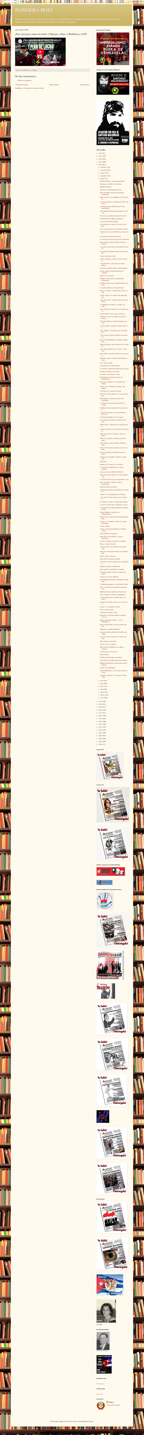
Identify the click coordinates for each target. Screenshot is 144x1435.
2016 (100, 716)
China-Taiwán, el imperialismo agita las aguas (113, 660)
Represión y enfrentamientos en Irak (111, 190)
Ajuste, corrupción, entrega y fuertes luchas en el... (114, 260)
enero (102, 698)
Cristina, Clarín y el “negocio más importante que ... (113, 296)
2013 (100, 724)
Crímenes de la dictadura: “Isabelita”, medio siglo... (113, 458)
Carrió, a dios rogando (106, 610)
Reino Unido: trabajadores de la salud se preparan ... (112, 648)
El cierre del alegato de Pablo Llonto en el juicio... (112, 453)
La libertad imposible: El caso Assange (111, 417)
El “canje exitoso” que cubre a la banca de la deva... (113, 637)
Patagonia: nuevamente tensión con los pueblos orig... (114, 552)
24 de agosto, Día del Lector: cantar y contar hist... (113, 350)
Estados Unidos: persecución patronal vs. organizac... (112, 272)
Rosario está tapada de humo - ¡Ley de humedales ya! (111, 621)
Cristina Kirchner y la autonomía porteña (112, 181)
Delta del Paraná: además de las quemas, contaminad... (112, 193)
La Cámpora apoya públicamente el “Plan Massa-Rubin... (112, 207)
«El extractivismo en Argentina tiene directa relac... (113, 547)
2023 (100, 162)
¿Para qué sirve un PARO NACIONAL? (112, 472)
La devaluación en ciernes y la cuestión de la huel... (113, 225)
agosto (102, 179)
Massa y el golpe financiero (108, 544)
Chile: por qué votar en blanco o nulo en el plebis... (113, 435)
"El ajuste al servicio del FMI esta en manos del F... (114, 233)
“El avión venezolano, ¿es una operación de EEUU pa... (113, 413)
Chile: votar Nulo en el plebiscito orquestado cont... (113, 588)
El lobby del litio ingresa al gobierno (111, 657)
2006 (100, 744)
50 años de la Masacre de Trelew (109, 371)
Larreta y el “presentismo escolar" (110, 607)
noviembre (103, 170)
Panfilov (111, 1402)
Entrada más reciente (22, 85)
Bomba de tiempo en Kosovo (108, 487)
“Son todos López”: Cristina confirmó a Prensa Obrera (114, 301)
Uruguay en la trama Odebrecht (109, 577)
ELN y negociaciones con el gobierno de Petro (114, 229)
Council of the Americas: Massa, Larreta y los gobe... (113, 448)
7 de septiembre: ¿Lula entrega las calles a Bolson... (112, 264)
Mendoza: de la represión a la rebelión (111, 464)
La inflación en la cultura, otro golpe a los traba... (112, 305)
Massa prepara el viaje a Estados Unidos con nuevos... (113, 243)
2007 (100, 741)
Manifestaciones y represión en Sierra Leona (113, 592)
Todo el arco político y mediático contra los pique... (113, 439)
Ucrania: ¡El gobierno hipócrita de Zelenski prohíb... (113, 530)
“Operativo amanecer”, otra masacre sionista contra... (113, 676)
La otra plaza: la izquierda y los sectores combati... (112, 468)
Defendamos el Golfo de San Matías (110, 184)
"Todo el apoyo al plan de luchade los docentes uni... (114, 336)
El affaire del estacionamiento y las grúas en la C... (114, 409)
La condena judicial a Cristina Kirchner (111, 288)
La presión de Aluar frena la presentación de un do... (114, 248)
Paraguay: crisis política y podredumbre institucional (112, 279)
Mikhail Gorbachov (106, 187)
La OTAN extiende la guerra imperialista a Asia (114, 479)
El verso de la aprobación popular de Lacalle (113, 216)
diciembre (103, 167)
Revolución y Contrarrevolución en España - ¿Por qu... (113, 616)
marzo (102, 692)
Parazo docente (104, 654)
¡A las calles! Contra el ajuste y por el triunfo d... (113, 498)
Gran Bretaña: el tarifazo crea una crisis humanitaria (112, 399)
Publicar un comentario (25, 80)
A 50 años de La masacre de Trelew (110, 391)
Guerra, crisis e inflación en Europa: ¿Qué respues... (112, 387)
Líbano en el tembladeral (107, 668)
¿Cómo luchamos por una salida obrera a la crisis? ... (113, 598)
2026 (100, 153)
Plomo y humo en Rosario (108, 556)
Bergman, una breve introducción (110, 566)
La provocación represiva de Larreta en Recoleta (114, 239)
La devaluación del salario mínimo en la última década (114, 508)
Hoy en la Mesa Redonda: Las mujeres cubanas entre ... (114, 341)
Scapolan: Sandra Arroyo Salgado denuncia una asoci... (114, 284)
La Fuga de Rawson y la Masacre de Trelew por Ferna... (114, 203)
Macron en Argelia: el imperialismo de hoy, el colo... (113, 291)
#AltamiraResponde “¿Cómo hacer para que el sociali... (113, 671)
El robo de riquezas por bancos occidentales (113, 541)
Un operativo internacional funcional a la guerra (114, 369)
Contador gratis (99, 1394)
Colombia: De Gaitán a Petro (108, 612)
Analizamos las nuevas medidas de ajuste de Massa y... (113, 317)
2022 (100, 165)
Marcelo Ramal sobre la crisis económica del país (113, 625)
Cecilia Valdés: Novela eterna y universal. (112, 314)
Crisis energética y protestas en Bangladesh (112, 595)
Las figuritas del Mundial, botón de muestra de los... (114, 252)
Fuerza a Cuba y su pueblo (108, 644)
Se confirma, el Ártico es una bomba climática (114, 502)
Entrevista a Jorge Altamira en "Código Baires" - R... (114, 476)
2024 (100, 159)
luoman (74, 1421)
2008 (100, 739)
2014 (100, 721)
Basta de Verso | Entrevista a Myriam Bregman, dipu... (114, 518)
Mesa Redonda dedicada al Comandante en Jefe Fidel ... (114, 580)
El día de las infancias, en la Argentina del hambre (112, 383)
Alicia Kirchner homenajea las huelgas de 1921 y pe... (114, 212)
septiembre (103, 176)
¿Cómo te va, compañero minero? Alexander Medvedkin (113, 522)
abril (102, 689)
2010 (100, 733)
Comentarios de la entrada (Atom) (34, 88)
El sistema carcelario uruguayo (109, 221)
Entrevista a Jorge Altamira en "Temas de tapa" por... (114, 395)
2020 (100, 704)
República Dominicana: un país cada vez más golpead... (113, 664)
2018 (100, 710)
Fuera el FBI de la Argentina (108, 533)
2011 (100, 730)
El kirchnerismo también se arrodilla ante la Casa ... (113, 421)
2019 (100, 707)
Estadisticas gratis (100, 1383)
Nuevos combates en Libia (108, 256)
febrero (102, 695)
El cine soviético (105, 526)
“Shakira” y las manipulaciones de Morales (112, 494)
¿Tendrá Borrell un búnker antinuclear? (111, 219)
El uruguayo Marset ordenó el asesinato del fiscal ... (113, 573)
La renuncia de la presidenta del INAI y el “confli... (112, 404)
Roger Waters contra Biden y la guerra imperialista (111, 537)
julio (102, 681)
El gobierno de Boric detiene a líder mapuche (113, 268)
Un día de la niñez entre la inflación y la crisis (113, 505)
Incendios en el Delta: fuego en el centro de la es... (113, 603)
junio (102, 683)
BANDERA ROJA (34, 10)
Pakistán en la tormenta (107, 276)
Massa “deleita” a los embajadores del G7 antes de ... (114, 198)
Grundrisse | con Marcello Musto (109, 629)
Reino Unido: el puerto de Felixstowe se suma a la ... (114, 354)
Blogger (91, 1421)
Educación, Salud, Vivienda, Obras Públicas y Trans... (113, 359)
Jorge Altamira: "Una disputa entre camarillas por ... (113, 331)
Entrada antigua (84, 85)
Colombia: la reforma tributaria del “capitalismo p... (114, 562)
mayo (102, 686)
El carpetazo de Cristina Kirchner (110, 366)
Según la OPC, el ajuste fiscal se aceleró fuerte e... (114, 425)
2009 (100, 736)
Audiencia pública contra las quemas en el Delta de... (114, 345)
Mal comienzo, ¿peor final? (108, 641)
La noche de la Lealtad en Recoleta (110, 236)
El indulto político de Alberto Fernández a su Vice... (113, 322)
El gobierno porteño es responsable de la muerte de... (114, 491)
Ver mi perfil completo (113, 1405)
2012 (100, 727)
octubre (102, 173)
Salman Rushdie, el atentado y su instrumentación (110, 513)
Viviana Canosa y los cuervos (108, 652)
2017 (100, 713)
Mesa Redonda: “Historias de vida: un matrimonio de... (111, 378)
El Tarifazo (103, 462)
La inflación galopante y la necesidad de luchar (114, 584)
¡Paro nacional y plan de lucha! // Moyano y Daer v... (113, 444)
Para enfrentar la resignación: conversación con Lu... (114, 310)
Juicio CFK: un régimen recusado (110, 559)
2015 (100, 719)
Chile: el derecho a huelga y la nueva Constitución (111, 483)
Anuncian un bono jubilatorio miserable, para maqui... (113, 633)
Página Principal (54, 85)
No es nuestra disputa (106, 363)
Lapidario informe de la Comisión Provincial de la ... (114, 430)
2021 (100, 701)
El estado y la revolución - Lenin (110, 374)
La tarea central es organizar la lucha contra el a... (113, 327)
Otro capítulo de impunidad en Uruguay (112, 569)
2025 (100, 156)
